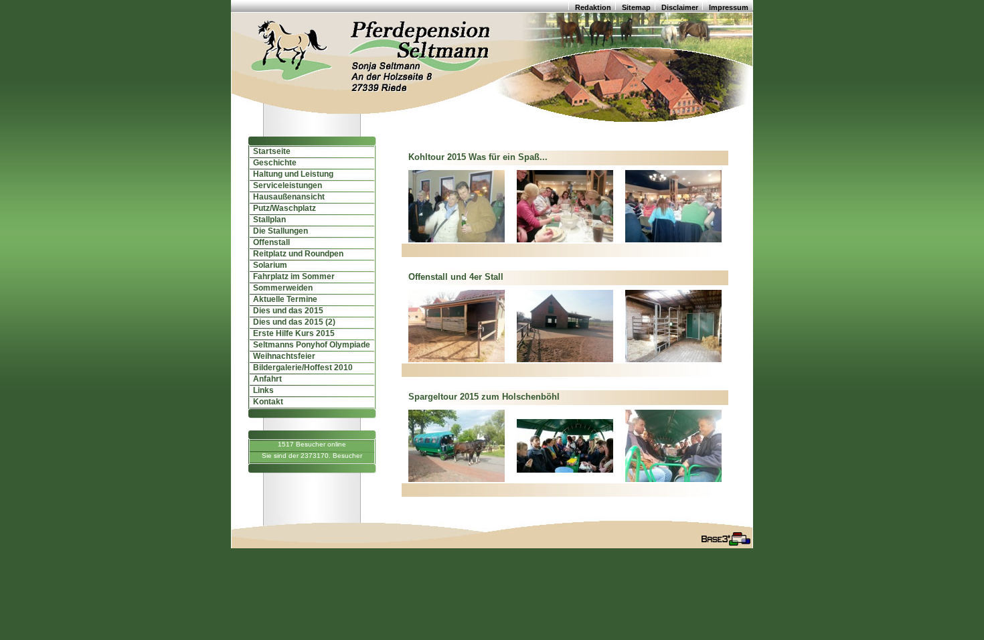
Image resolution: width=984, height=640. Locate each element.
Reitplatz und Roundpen (295, 253)
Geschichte (272, 162)
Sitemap (636, 7)
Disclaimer (679, 7)
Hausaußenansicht (286, 197)
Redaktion (593, 7)
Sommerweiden (280, 288)
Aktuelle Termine (282, 299)
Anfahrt (264, 379)
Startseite (269, 151)
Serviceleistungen (284, 185)
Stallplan (266, 219)
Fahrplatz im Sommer (291, 276)
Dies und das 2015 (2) (291, 322)
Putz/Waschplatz (281, 208)
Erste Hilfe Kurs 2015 (291, 333)
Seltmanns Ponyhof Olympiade (308, 344)
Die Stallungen (277, 231)
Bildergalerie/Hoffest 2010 (300, 367)
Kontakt (265, 401)
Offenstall (268, 242)
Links (260, 390)
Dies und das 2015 (285, 310)
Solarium (267, 265)
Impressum (728, 7)
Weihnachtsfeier (281, 356)
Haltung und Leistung (290, 174)
